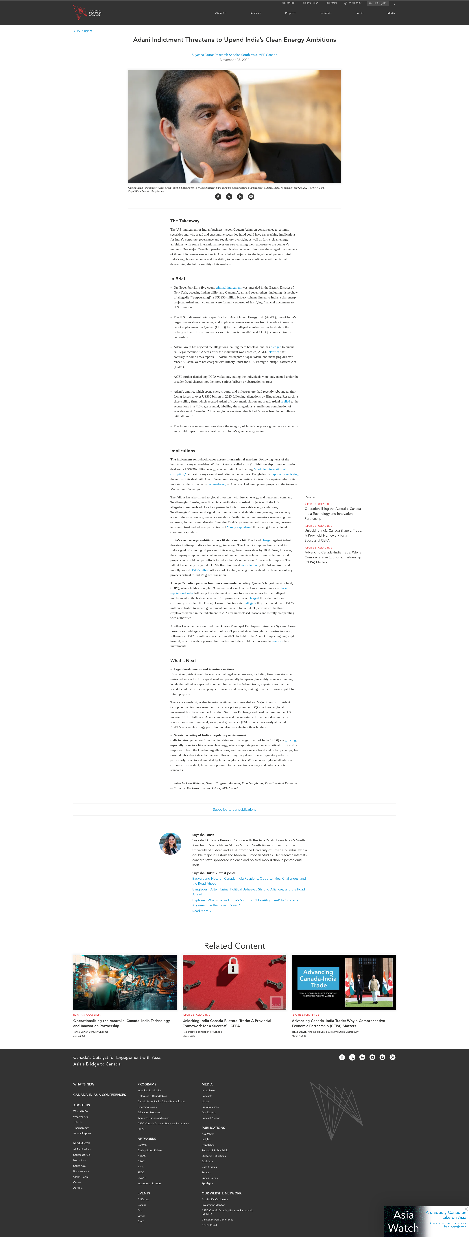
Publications (213, 1128)
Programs (290, 13)
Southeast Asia (81, 1154)
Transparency (81, 1127)
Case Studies (209, 1167)
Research (255, 13)
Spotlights (207, 1183)
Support (331, 3)
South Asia (79, 1165)
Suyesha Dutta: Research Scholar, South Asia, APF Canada (234, 55)
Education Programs (149, 1112)
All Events (143, 1199)
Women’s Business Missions (153, 1118)
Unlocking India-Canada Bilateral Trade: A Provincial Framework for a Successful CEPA (333, 535)
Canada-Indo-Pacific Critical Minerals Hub (162, 1101)
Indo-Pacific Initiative (150, 1090)
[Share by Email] (251, 196)
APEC (141, 1167)
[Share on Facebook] (218, 196)
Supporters (310, 3)
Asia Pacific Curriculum (215, 1199)
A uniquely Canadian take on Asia (446, 1215)
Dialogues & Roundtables (152, 1096)
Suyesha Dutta (203, 835)
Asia (140, 1210)
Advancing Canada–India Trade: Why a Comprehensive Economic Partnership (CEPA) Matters (333, 557)
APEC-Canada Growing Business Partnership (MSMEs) (227, 1212)
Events (359, 13)
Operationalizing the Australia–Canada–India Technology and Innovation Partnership (334, 514)
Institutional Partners (149, 1183)
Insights (206, 1139)
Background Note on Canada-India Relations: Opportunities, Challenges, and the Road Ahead (249, 881)
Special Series (210, 1178)
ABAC (141, 1161)
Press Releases (210, 1107)
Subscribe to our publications (234, 810)
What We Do (80, 1111)
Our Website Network (221, 1193)
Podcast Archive (211, 1118)
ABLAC (142, 1156)
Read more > (202, 911)
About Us (220, 13)
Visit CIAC (355, 3)
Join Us (77, 1122)
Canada (142, 1205)
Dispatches (208, 1145)
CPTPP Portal (80, 1176)
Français (380, 3)
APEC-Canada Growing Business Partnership (163, 1123)
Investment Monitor (213, 1205)
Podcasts (207, 1096)
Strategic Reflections (214, 1156)
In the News (209, 1090)
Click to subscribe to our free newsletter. (448, 1225)
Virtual (141, 1216)
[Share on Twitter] (229, 196)
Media (391, 13)
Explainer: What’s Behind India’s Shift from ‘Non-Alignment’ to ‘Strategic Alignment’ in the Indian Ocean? (245, 902)
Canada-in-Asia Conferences (99, 1095)
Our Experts (209, 1112)
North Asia (79, 1160)
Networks (325, 13)
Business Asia (81, 1171)
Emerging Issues (147, 1107)
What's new (83, 1084)
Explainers (207, 1161)
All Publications (82, 1149)
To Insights (84, 31)
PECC (141, 1172)
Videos (206, 1101)
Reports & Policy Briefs (318, 504)
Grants (77, 1182)
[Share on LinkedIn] (240, 196)
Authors (77, 1187)
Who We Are (80, 1116)
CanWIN (142, 1145)
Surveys (206, 1172)
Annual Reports (82, 1133)
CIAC (141, 1221)
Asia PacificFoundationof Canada (95, 13)
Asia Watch (403, 1221)
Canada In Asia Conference (217, 1219)
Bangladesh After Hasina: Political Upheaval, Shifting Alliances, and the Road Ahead (248, 891)
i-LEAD (141, 1129)
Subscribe (288, 3)
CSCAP (142, 1178)
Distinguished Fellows (150, 1150)
